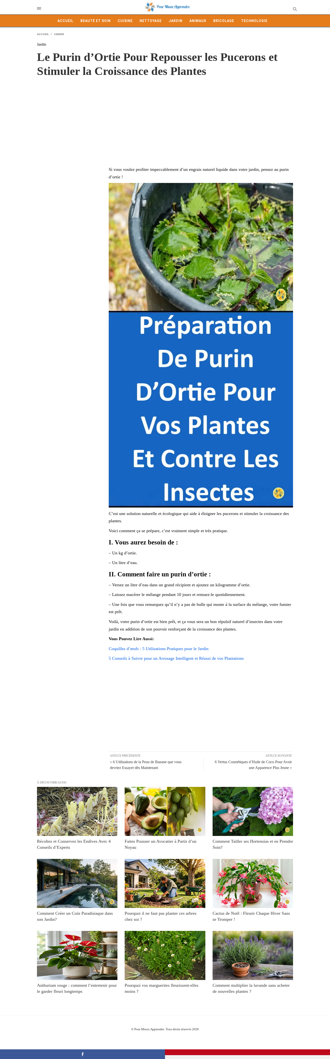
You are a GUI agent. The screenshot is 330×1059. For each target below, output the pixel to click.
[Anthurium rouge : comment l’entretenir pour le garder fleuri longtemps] (77, 955)
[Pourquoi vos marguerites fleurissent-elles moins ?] (165, 955)
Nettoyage (151, 21)
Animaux (197, 21)
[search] (295, 9)
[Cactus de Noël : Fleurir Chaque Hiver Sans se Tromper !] (253, 883)
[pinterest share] (247, 1052)
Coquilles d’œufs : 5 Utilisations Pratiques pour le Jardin (158, 648)
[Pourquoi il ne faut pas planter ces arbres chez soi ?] (165, 883)
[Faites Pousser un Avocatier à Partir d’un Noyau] (165, 811)
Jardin (175, 21)
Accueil (65, 21)
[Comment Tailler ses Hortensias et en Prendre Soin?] (253, 811)
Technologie (254, 21)
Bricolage (223, 21)
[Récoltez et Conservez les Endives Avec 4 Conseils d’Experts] (77, 811)
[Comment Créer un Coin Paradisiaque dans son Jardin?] (77, 883)
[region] (165, 116)
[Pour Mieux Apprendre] (167, 7)
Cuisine (125, 21)
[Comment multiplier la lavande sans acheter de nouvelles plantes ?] (253, 955)
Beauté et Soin (95, 21)
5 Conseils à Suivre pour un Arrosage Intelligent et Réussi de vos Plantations (176, 658)
